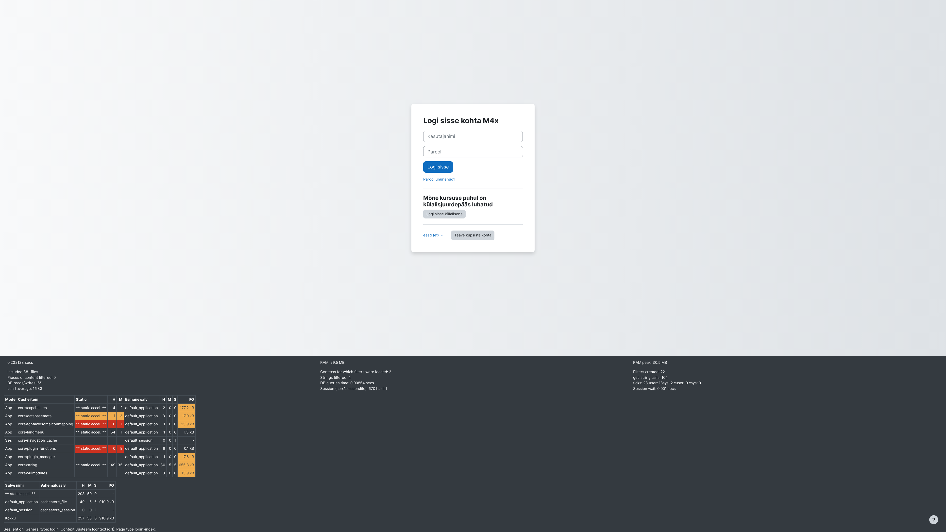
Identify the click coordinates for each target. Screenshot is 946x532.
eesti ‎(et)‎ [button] (431, 235)
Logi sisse (438, 167)
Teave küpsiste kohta (472, 235)
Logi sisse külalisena (444, 214)
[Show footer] (933, 519)
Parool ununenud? (439, 179)
